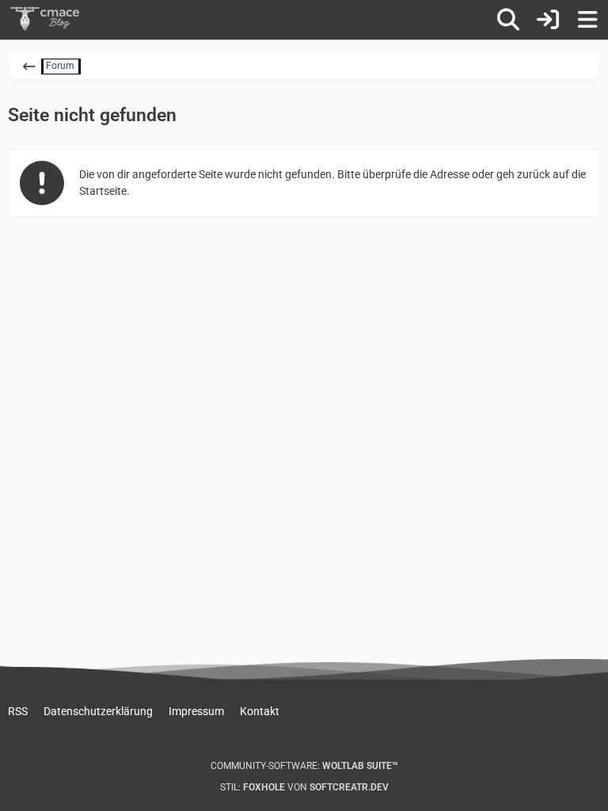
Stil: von (304, 787)
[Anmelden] (548, 20)
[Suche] (508, 20)
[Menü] (587, 20)
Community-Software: (304, 765)
